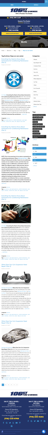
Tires (12, 5)
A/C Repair (4, 95)
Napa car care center (28, 50)
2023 (34, 160)
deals (13, 121)
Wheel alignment (37, 78)
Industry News (37, 101)
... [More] (34, 106)
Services (8, 118)
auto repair (24, 120)
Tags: (34, 112)
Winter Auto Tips (37, 104)
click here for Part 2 (23, 100)
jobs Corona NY (36, 133)
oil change (35, 126)
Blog (15, 50)
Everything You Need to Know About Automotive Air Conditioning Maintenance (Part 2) (15, 128)
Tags (19, 50)
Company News (37, 66)
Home (3, 50)
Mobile (24, 1)
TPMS (35, 85)
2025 (34, 154)
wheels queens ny (41, 115)
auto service (6, 189)
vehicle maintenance (17, 120)
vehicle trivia (8, 121)
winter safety (35, 131)
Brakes (35, 91)
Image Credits (35, 432)
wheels (34, 115)
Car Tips (35, 82)
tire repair (35, 122)
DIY (15, 121)
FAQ (35, 98)
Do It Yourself (37, 88)
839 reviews (27, 22)
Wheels (36, 5)
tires (34, 119)
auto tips (37, 117)
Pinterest (20, 423)
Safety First (36, 75)
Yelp (13, 423)
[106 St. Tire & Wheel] (24, 10)
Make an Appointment (12, 33)
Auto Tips (36, 94)
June (36, 151)
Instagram (11, 426)
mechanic (3, 121)
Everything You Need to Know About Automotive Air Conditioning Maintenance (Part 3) (15, 60)
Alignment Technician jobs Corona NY (38, 136)
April (36, 163)
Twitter (10, 423)
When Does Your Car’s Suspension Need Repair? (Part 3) (14, 265)
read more (24, 114)
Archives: (35, 145)
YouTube (16, 423)
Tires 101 (36, 72)
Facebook (3, 423)
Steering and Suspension (7, 287)
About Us (9, 50)
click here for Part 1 (9, 100)
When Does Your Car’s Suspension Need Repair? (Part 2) (14, 322)
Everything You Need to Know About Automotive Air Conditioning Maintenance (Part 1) (15, 197)
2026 (34, 148)
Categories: (36, 56)
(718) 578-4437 (15, 18)
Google (6, 423)
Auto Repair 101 (37, 62)
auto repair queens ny (8, 120)
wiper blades (41, 126)
